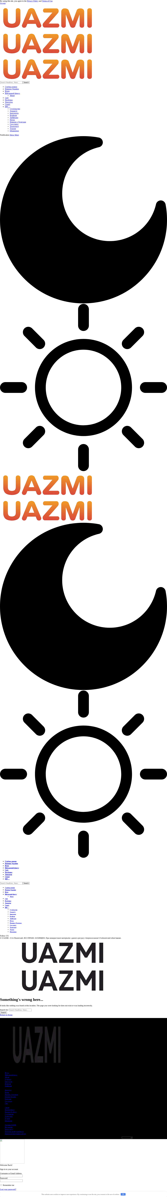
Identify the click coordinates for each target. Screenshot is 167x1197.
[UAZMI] (47, 54)
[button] (3, 3)
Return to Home (6, 1015)
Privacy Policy (32, 1)
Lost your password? (8, 1189)
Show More (14, 135)
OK (123, 1194)
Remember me (8, 1185)
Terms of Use (47, 1)
